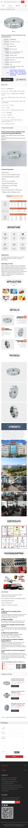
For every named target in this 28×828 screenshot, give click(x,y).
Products (10, 5)
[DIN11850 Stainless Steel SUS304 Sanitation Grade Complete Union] (7, 707)
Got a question (3, 737)
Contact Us (21, 79)
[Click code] (17, 752)
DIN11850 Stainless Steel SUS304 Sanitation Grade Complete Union (18, 704)
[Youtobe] (5, 805)
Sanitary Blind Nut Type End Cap (17, 69)
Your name (3, 728)
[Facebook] (2, 805)
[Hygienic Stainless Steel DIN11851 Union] (7, 695)
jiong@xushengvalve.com (11, 781)
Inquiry (8, 79)
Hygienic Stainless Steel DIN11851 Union (18, 692)
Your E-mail (3, 732)
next (26, 22)
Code (3, 751)
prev (2, 22)
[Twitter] (7, 805)
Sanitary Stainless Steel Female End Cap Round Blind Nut (17, 679)
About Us (18, 5)
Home (3, 5)
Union (13, 9)
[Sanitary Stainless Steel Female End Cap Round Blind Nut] (7, 683)
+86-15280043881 (11, 779)
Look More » (15, 686)
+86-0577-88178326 (12, 777)
